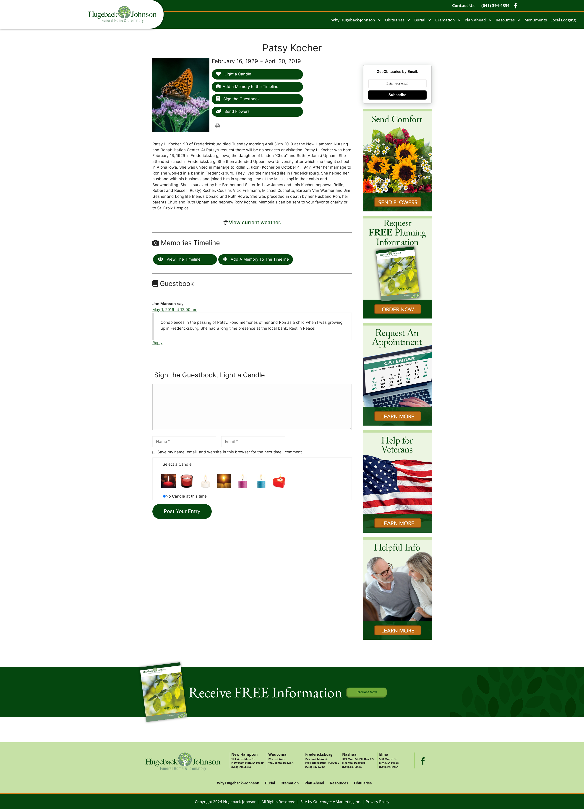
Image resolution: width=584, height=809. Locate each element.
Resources (505, 20)
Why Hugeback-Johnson (353, 20)
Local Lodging (563, 20)
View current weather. (255, 222)
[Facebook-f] (422, 761)
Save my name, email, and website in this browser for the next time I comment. (230, 452)
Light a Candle (237, 74)
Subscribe (397, 95)
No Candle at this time (186, 496)
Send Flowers (236, 111)
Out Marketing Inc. (337, 801)
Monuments (535, 20)
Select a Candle (177, 464)
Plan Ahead (475, 20)
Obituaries (394, 20)
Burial (419, 20)
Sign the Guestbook (241, 99)
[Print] (217, 125)
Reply (157, 342)
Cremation (445, 20)
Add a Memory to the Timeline (250, 86)
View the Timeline (183, 259)
